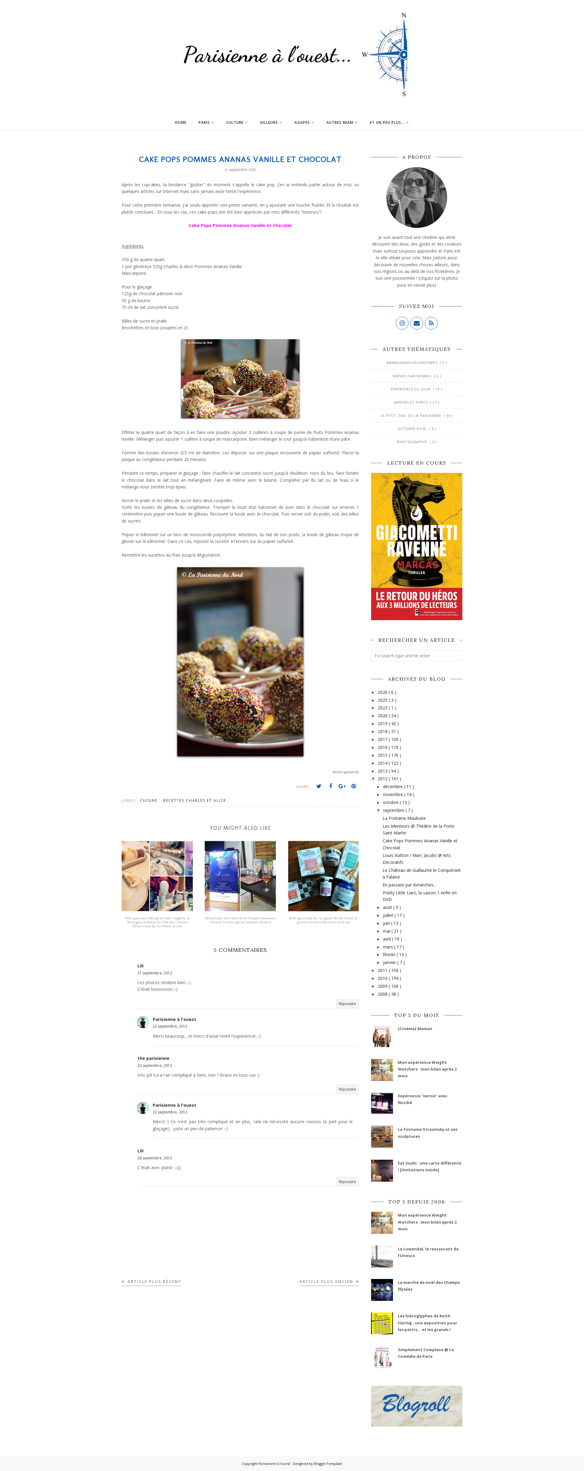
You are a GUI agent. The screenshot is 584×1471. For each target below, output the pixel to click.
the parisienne (153, 1058)
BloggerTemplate (328, 1463)
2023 (383, 708)
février (390, 954)
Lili (140, 966)
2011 (383, 970)
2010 (383, 978)
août (388, 907)
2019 (383, 723)
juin (387, 923)
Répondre (347, 1003)
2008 (383, 994)
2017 (383, 739)
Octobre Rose (413, 428)
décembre (393, 786)
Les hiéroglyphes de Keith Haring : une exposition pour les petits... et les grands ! (427, 1322)
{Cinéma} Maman (415, 1028)
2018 (383, 731)
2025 (383, 700)
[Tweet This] (319, 786)
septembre (394, 810)
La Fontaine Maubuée (404, 818)
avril (387, 939)
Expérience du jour (411, 389)
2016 (383, 747)
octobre (391, 802)
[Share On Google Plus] (342, 786)
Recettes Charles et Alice (194, 800)
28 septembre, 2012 (154, 1158)
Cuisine (149, 800)
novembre (393, 794)
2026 (383, 692)
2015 (383, 755)
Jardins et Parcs (411, 402)
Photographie (412, 441)
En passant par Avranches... (409, 885)
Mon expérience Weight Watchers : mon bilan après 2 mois (427, 1069)
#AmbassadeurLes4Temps (413, 362)
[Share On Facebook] (330, 786)
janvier (390, 962)
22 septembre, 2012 (170, 1026)
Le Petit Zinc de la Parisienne (412, 415)
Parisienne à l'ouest (174, 1019)
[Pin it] (354, 786)
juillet (389, 915)
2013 (383, 771)
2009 (383, 986)
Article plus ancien (327, 1281)
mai (387, 931)
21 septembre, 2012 (154, 973)
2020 (383, 715)
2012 (383, 778)
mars (388, 947)
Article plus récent (154, 1281)
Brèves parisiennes (413, 376)
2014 (383, 763)
